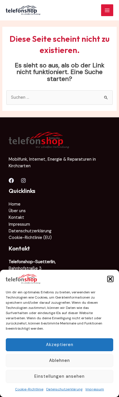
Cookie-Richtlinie (29, 389)
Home (15, 204)
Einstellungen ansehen (59, 376)
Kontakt (16, 217)
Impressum (94, 389)
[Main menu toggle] (107, 10)
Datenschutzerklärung (64, 389)
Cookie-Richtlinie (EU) (30, 237)
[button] (110, 279)
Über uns (17, 211)
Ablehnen (59, 360)
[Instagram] (23, 180)
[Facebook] (11, 180)
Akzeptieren (59, 344)
